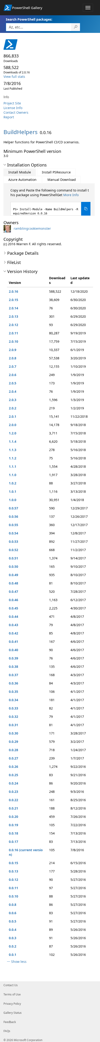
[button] (4, 164)
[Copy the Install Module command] (85, 209)
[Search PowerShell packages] (75, 27)
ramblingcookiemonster (32, 228)
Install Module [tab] (19, 172)
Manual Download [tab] (61, 179)
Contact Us (10, 985)
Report (8, 117)
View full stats (14, 76)
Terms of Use (12, 994)
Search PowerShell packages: (29, 19)
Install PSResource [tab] (56, 172)
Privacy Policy (12, 1004)
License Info (12, 108)
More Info (71, 195)
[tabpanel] (50, 202)
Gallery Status (12, 1013)
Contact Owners (15, 112)
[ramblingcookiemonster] (8, 228)
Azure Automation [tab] (22, 179)
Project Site (12, 103)
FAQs (6, 1031)
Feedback (9, 1022)
